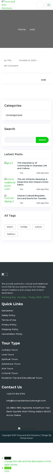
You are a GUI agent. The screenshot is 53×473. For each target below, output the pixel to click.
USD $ (27, 461)
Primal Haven (26, 438)
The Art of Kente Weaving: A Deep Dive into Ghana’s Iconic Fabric (33, 182)
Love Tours (8, 354)
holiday (23, 227)
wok (43, 79)
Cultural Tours (10, 373)
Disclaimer (7, 310)
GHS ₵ (7, 470)
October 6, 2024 (27, 60)
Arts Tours (7, 368)
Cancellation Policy (12, 334)
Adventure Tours (11, 364)
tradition (11, 234)
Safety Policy (8, 315)
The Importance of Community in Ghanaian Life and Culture (32, 166)
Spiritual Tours (10, 359)
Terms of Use (9, 320)
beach (10, 227)
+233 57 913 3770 (15, 393)
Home (22, 29)
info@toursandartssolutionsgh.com (26, 400)
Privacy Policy (9, 324)
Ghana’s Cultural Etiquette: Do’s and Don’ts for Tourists (31, 197)
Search (9, 129)
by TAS (7, 60)
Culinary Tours (10, 350)
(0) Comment (11, 65)
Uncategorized (14, 115)
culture (38, 227)
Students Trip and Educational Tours (22, 378)
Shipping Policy (10, 329)
